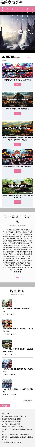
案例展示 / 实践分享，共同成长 (11, 424)
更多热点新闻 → (28, 400)
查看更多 (17, 272)
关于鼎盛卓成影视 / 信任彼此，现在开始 (14, 416)
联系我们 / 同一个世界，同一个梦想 (12, 426)
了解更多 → (17, 277)
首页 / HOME (6, 414)
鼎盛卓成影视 (11, 2)
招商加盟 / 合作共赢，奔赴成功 (11, 421)
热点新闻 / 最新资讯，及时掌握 (11, 419)
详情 (17, 84)
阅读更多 (29, 57)
